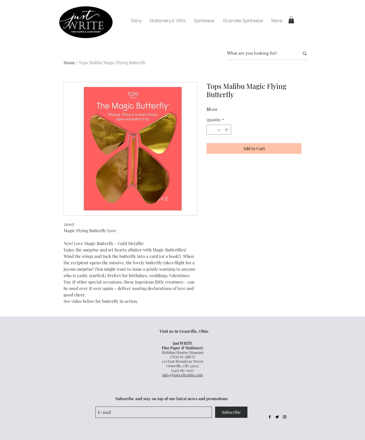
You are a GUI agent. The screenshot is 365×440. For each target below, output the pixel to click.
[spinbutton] (219, 129)
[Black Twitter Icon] (277, 417)
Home (69, 62)
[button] (291, 19)
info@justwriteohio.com (182, 374)
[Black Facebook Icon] (269, 417)
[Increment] (227, 129)
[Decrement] (210, 129)
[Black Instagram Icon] (284, 417)
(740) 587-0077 (182, 370)
